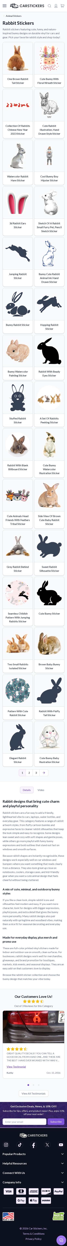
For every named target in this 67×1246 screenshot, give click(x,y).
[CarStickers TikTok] (19, 1145)
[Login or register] (56, 6)
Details (27, 789)
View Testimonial (16, 1066)
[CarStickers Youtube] (61, 1145)
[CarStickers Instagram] (6, 1145)
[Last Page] (43, 772)
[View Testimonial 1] (28, 1085)
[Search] (49, 6)
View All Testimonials (34, 1093)
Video (41, 789)
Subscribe (56, 1121)
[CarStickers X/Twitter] (47, 1145)
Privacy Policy (33, 1238)
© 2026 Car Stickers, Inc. (33, 1228)
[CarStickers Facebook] (33, 1145)
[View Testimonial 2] (33, 1085)
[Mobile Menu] (5, 6)
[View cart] (62, 6)
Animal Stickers (13, 15)
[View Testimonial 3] (38, 1085)
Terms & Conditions (34, 1233)
